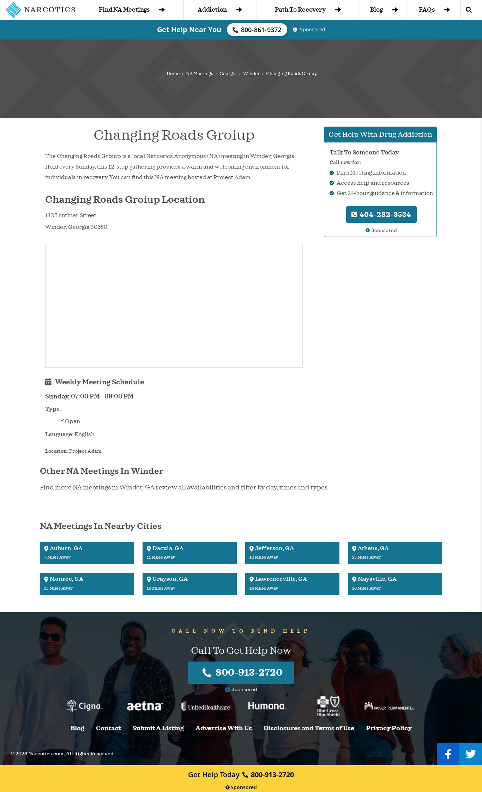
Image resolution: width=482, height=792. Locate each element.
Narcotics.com (46, 754)
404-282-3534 (384, 214)
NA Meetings (199, 74)
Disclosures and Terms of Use (309, 728)
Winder (251, 74)
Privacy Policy (389, 728)
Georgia (228, 74)
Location (56, 451)
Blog (376, 9)
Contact (108, 728)
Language (58, 434)
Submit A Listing (158, 728)
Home (173, 74)
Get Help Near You (189, 29)
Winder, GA (137, 487)
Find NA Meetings (124, 9)
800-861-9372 (261, 29)
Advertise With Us (223, 728)
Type (52, 409)
